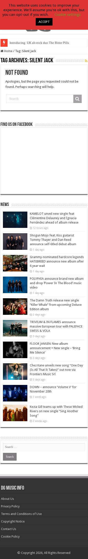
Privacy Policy (10, 506)
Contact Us (8, 529)
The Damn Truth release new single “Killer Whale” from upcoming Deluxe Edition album (56, 304)
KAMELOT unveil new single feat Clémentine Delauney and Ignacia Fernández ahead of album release (54, 218)
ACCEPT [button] (44, 22)
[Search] (77, 99)
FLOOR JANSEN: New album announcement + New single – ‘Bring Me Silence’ (55, 348)
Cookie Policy (10, 536)
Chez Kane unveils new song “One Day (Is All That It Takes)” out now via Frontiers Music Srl (56, 369)
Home (7, 51)
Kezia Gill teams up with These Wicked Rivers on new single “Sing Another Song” (56, 411)
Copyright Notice (13, 521)
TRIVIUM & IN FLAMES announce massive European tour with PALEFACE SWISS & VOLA (56, 326)
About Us (7, 499)
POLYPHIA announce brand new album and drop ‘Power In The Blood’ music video (57, 283)
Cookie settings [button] (68, 14)
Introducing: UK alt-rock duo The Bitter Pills (39, 43)
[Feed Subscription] (86, 61)
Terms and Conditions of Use (21, 514)
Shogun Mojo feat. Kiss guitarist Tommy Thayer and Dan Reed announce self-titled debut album (53, 239)
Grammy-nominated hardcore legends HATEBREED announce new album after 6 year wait (57, 261)
